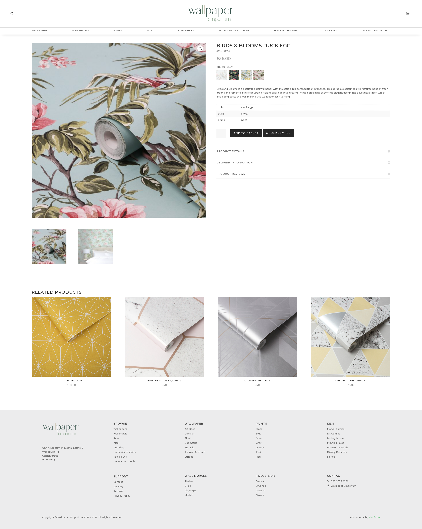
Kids (149, 30)
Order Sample (278, 133)
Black (259, 429)
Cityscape (190, 490)
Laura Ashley (185, 30)
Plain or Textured (195, 452)
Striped (189, 456)
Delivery (118, 486)
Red (258, 456)
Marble (189, 495)
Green (259, 438)
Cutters (260, 490)
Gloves (260, 495)
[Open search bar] (12, 13)
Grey (258, 442)
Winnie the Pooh (337, 447)
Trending (118, 447)
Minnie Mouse (335, 442)
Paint (116, 438)
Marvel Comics (336, 429)
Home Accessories (286, 30)
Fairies (331, 456)
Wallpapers (39, 30)
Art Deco (190, 429)
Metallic (189, 447)
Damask (189, 433)
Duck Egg (247, 107)
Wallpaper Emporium (341, 485)
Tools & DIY (329, 30)
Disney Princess (337, 452)
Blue (258, 433)
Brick (188, 485)
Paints (117, 30)
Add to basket (246, 133)
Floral (244, 113)
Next (244, 119)
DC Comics (333, 433)
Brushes (261, 485)
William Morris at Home (233, 30)
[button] (200, 48)
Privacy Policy (121, 495)
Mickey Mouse (335, 438)
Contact (118, 481)
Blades (260, 481)
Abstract (190, 481)
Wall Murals (80, 30)
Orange (260, 447)
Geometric (191, 442)
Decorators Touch (374, 30)
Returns (118, 491)
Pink (258, 452)
